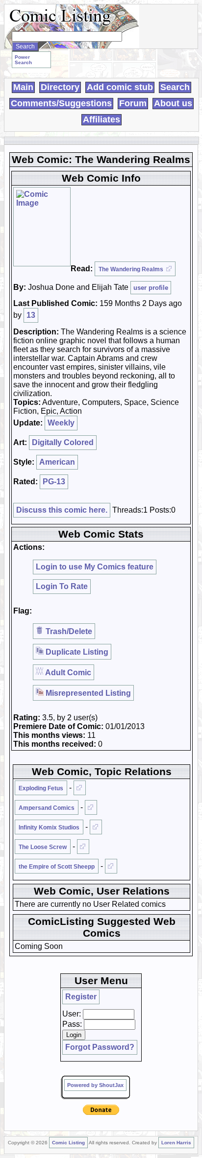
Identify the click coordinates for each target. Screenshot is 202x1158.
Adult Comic (67, 672)
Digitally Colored (63, 442)
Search (175, 87)
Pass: (72, 1024)
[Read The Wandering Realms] (42, 226)
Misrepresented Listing (87, 693)
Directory (60, 87)
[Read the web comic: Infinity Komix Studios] (96, 827)
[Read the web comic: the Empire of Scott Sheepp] (111, 866)
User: (71, 1014)
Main (23, 87)
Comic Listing (68, 1142)
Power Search (23, 59)
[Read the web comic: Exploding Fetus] (80, 787)
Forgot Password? (99, 1047)
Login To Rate (62, 586)
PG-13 (54, 481)
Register (81, 997)
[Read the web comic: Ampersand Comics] (91, 807)
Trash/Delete (68, 631)
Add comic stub (120, 87)
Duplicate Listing (76, 652)
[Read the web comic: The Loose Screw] (83, 846)
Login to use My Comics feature (94, 567)
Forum (133, 103)
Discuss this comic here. (61, 510)
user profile (150, 287)
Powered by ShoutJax (95, 1085)
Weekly (61, 423)
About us (173, 103)
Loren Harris (176, 1142)
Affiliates (101, 119)
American (57, 462)
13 (30, 315)
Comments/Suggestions (61, 103)
